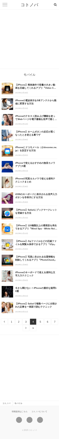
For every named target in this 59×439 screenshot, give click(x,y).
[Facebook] (29, 420)
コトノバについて (39, 411)
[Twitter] (19, 420)
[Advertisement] (29, 39)
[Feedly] (40, 420)
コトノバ (29, 4)
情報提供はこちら (20, 411)
